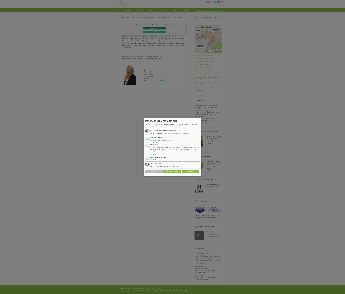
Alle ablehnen (154, 171)
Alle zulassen (191, 171)
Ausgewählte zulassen (172, 171)
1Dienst (153, 135)
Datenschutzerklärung (176, 126)
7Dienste (153, 142)
